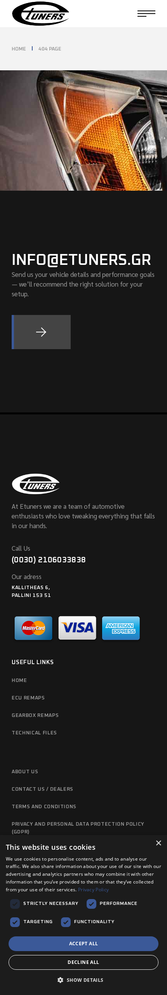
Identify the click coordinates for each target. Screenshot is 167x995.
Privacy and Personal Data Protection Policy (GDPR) (78, 828)
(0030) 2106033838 (49, 560)
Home (19, 680)
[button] (83, 980)
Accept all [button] (83, 943)
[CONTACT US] (41, 332)
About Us (25, 771)
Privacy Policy (93, 889)
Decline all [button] (83, 962)
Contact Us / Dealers (42, 789)
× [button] (158, 843)
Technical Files (34, 733)
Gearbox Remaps (35, 715)
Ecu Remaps (28, 698)
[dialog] (83, 915)
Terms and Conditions (44, 806)
